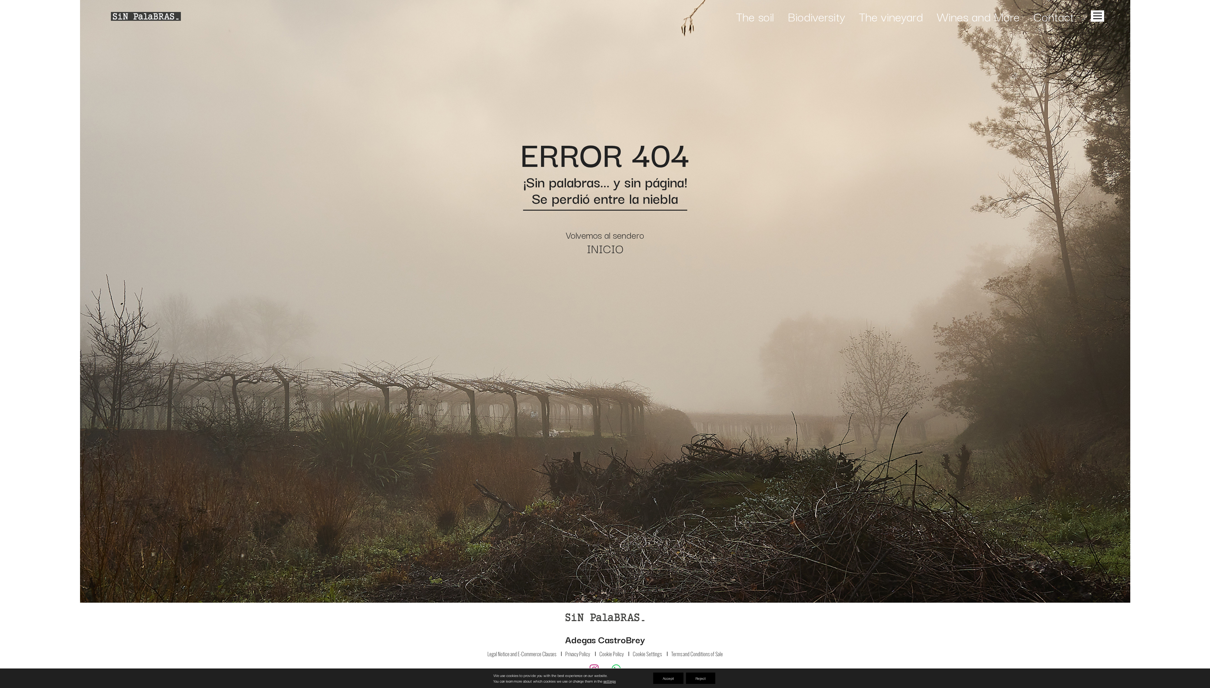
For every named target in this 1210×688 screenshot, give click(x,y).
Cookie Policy (611, 654)
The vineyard (891, 16)
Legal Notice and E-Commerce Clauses (521, 654)
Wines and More (978, 16)
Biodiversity (816, 16)
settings (609, 681)
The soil (755, 16)
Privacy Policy (577, 654)
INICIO (605, 248)
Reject (700, 678)
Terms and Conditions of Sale (697, 654)
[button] (1096, 16)
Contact (1054, 16)
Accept (668, 678)
